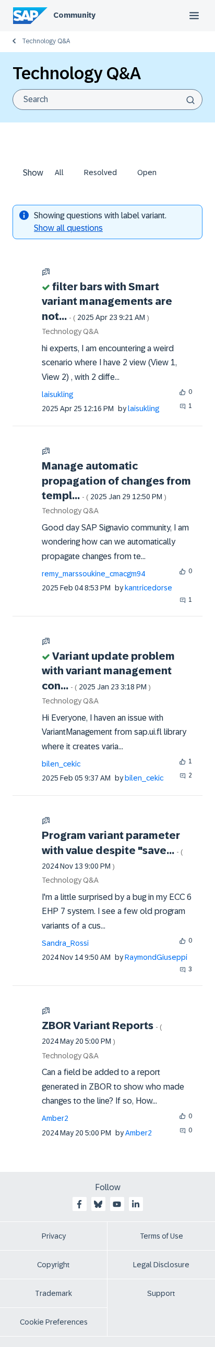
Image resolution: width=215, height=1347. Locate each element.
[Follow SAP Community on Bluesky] (98, 1204)
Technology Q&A (46, 41)
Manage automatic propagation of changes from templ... (116, 480)
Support (161, 1293)
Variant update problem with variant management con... (108, 670)
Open (147, 172)
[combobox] (107, 99)
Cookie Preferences (54, 1322)
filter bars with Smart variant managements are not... (107, 301)
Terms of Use (161, 1236)
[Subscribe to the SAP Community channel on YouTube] (117, 1204)
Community (74, 15)
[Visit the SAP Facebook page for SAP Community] (79, 1204)
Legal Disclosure (161, 1265)
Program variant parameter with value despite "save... (112, 850)
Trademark (53, 1293)
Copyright (53, 1265)
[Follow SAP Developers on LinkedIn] (136, 1204)
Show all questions (68, 228)
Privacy (54, 1236)
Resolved (100, 172)
